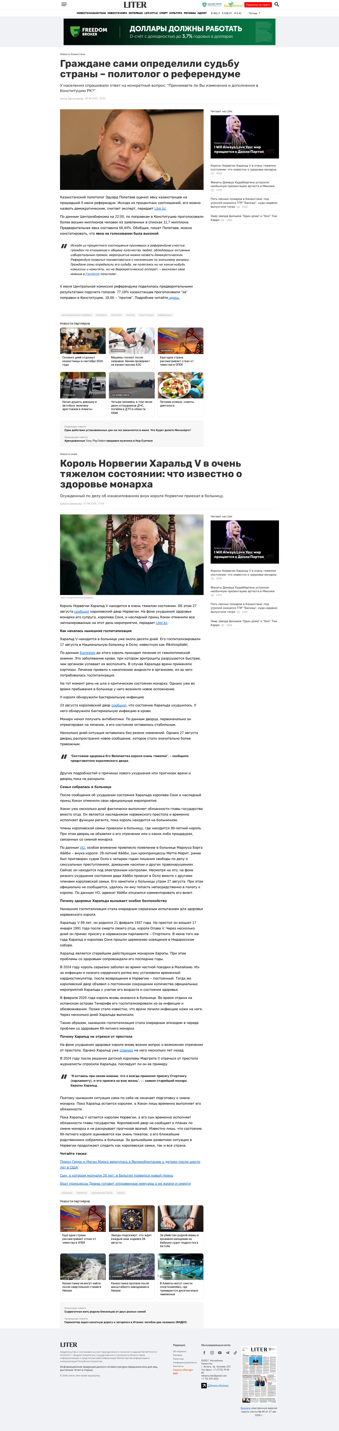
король (120, 1193)
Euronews (87, 653)
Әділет (202, 13)
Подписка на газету (258, 4)
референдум (165, 315)
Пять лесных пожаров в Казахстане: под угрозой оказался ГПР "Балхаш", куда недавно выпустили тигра (244, 202)
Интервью (136, 13)
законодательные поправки (77, 315)
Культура (175, 13)
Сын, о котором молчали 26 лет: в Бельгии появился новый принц (116, 1175)
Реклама (177, 1355)
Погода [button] (253, 13)
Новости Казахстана (91, 13)
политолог (116, 315)
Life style (151, 13)
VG (82, 847)
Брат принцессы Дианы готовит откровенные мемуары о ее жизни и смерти (125, 1183)
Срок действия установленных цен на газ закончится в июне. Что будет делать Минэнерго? (127, 430)
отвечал (126, 1050)
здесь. (174, 298)
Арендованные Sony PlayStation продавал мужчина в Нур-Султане (108, 440)
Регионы (190, 13)
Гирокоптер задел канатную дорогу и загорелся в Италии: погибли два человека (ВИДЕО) (125, 1322)
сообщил (81, 611)
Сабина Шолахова (71, 503)
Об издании (179, 1351)
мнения (130, 315)
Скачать (245, 1408)
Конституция (146, 315)
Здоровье (67, 1193)
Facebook (92, 274)
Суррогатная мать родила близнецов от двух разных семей (105, 1311)
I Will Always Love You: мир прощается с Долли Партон (239, 149)
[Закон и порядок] (213, 4)
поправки (101, 315)
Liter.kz (160, 208)
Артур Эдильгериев (71, 98)
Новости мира (117, 13)
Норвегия (82, 1193)
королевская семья (101, 1193)
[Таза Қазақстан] (234, 4)
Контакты (178, 1366)
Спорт (163, 13)
